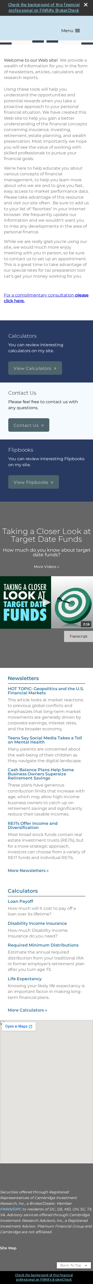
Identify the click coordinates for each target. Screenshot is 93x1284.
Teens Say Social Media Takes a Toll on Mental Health (45, 740)
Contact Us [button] (26, 425)
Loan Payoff (20, 901)
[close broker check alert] (86, 5)
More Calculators (27, 1010)
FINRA (5, 1209)
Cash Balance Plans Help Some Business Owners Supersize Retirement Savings (41, 774)
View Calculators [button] (32, 368)
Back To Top (71, 1265)
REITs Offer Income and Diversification (33, 825)
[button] (70, 30)
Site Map (8, 1248)
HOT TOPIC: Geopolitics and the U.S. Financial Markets (46, 690)
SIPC (17, 1209)
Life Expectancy (25, 978)
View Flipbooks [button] (31, 482)
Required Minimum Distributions (43, 945)
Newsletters (23, 678)
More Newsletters (28, 870)
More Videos (46, 566)
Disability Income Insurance (37, 923)
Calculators (23, 891)
